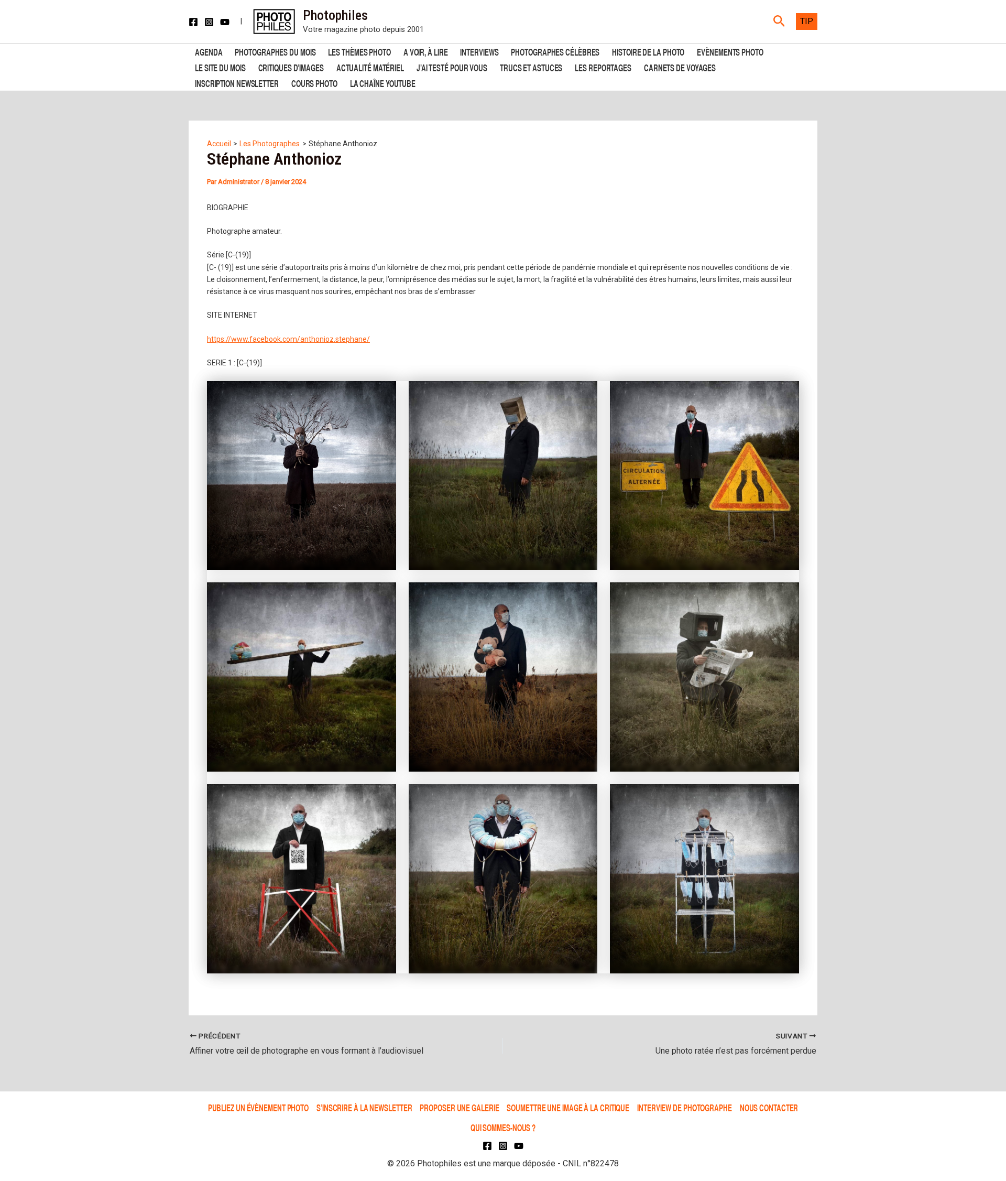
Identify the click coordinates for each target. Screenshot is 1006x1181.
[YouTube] (224, 22)
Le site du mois (220, 67)
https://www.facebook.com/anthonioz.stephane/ (288, 339)
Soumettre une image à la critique (568, 1107)
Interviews (479, 51)
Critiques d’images (291, 67)
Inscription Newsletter (237, 82)
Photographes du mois (275, 51)
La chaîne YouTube (382, 82)
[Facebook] (193, 22)
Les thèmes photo (359, 51)
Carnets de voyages (680, 67)
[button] (779, 21)
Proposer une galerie (459, 1107)
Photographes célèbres (555, 51)
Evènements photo (730, 51)
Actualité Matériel (370, 67)
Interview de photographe (684, 1107)
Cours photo (314, 82)
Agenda (208, 51)
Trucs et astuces (531, 67)
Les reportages (603, 67)
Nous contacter (769, 1107)
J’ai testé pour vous (452, 67)
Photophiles (335, 15)
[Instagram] (209, 22)
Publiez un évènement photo (258, 1107)
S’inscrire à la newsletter (364, 1107)
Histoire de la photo (648, 51)
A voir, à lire (425, 51)
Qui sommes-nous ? (503, 1127)
